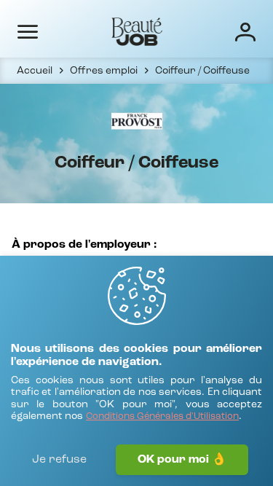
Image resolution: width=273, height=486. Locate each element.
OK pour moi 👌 (182, 460)
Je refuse (59, 460)
